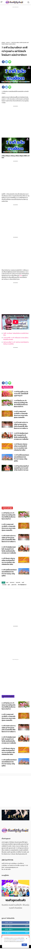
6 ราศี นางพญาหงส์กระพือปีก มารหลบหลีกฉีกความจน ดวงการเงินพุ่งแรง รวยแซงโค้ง (21, 414)
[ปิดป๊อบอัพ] (26, 938)
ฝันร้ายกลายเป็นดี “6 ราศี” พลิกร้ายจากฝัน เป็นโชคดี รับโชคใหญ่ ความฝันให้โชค (16, 343)
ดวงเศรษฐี (4, 584)
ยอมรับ (24, 944)
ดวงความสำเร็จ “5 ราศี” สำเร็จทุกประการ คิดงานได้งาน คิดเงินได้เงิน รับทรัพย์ (15, 338)
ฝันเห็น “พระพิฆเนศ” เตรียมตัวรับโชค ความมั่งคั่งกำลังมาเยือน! (16, 334)
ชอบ (27, 922)
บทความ (8, 42)
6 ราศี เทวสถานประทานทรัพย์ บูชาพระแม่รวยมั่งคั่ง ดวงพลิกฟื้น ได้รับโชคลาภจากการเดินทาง (21, 425)
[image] (15, 888)
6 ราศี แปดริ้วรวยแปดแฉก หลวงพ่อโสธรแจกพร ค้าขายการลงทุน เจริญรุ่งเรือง (21, 458)
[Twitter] (6, 61)
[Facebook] (3, 61)
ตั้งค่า (23, 941)
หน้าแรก (3, 42)
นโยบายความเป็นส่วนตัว (19, 940)
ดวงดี (23, 582)
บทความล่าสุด (7, 508)
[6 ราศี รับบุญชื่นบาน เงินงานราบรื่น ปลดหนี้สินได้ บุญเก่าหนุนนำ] (7, 394)
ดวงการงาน (12, 582)
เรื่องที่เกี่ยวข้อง (7, 387)
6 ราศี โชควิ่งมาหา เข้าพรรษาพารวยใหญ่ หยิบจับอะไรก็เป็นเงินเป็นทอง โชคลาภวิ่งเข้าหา (21, 403)
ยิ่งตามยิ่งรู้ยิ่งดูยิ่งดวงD (22, 584)
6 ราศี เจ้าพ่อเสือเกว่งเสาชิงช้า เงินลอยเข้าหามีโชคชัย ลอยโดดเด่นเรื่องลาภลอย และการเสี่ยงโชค (21, 436)
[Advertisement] (15, 23)
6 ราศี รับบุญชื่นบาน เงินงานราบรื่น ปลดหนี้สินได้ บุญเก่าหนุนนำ (21, 393)
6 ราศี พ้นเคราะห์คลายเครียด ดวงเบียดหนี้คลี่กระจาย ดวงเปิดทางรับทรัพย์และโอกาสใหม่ (20, 447)
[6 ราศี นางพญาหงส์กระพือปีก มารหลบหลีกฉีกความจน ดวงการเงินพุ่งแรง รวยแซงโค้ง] (7, 414)
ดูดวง (9, 584)
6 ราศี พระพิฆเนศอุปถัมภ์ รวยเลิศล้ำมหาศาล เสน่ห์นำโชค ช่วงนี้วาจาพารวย (21, 468)
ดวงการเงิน (18, 582)
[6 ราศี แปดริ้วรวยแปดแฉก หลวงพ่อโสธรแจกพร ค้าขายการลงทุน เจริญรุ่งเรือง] (7, 457)
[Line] (9, 61)
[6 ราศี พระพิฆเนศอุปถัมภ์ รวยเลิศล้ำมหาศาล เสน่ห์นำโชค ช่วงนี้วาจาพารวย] (7, 468)
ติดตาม (26, 926)
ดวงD (20, 276)
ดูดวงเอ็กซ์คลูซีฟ (8, 696)
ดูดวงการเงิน (14, 584)
